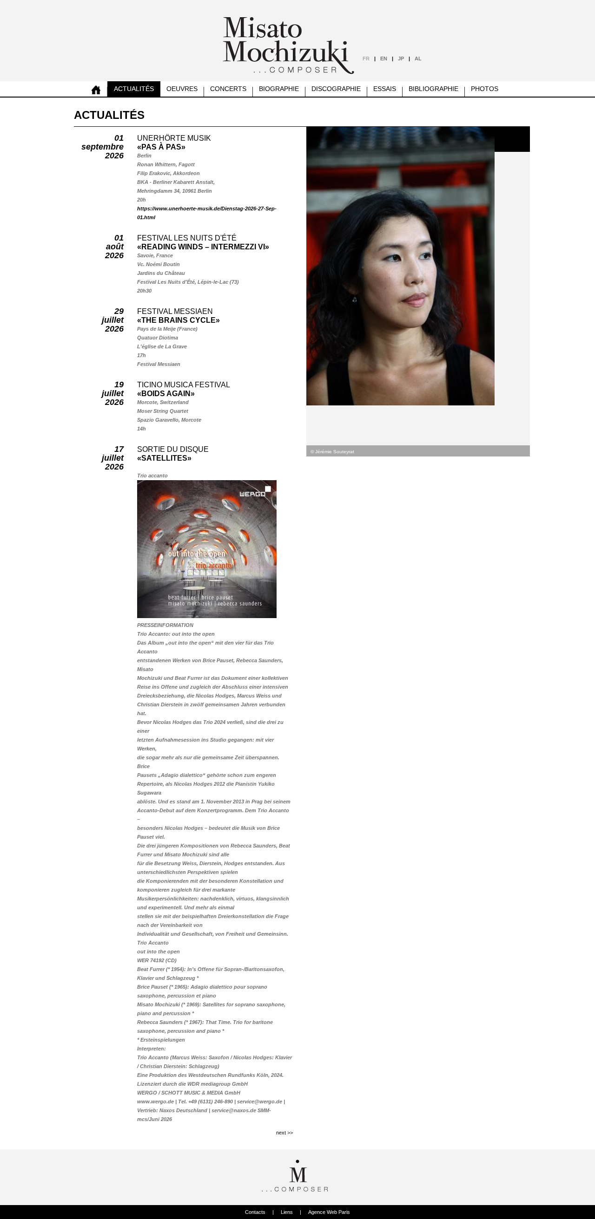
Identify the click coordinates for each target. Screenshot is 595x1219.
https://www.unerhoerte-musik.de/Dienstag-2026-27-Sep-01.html (207, 213)
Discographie (336, 88)
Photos (484, 88)
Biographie (279, 88)
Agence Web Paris (329, 1212)
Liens (287, 1212)
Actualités (134, 88)
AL (418, 58)
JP (401, 58)
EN (383, 58)
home (96, 89)
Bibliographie (433, 88)
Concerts (228, 88)
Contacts (255, 1212)
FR (366, 58)
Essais (384, 88)
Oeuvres (182, 88)
